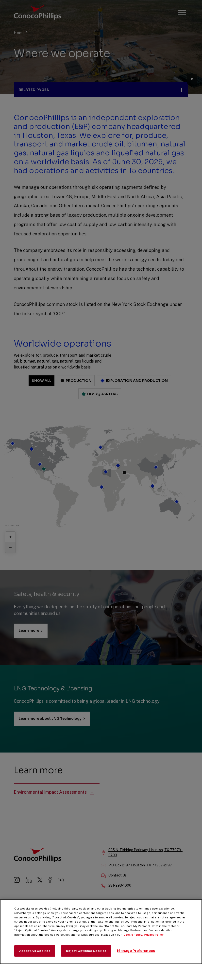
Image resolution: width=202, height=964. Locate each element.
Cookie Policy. (133, 934)
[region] (101, 931)
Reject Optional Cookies (86, 951)
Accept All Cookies (34, 951)
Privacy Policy (153, 934)
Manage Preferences (136, 950)
